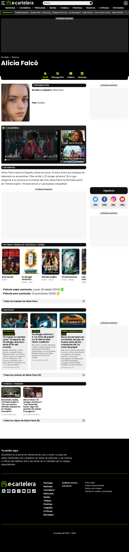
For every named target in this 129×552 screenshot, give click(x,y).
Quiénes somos (69, 482)
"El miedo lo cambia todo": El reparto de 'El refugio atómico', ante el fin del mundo (14, 342)
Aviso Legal (90, 482)
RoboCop (46, 12)
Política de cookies (93, 488)
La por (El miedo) (42, 289)
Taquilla (48, 507)
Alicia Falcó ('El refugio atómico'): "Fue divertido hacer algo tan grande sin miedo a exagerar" (32, 405)
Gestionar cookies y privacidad (98, 491)
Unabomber (35, 12)
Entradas (118, 7)
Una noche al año (102, 12)
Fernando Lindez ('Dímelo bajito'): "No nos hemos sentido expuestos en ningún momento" (10, 405)
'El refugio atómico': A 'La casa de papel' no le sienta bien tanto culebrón (43, 338)
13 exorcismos (69, 276)
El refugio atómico (27, 278)
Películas (40, 7)
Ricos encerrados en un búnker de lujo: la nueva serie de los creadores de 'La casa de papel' (72, 342)
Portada (5, 57)
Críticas (104, 7)
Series (52, 7)
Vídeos (64, 7)
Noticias (10, 7)
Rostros (90, 7)
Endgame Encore (59, 12)
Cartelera (24, 7)
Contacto (67, 486)
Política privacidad (94, 485)
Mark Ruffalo (117, 12)
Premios (77, 7)
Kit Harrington (75, 12)
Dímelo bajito (49, 276)
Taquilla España (21, 12)
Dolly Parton (88, 12)
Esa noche (7, 276)
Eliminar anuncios (65, 18)
